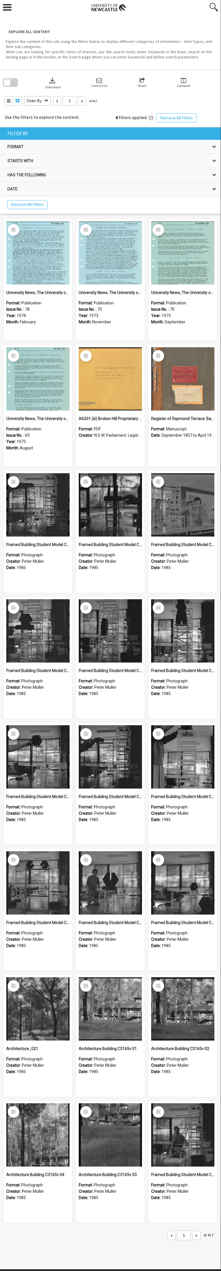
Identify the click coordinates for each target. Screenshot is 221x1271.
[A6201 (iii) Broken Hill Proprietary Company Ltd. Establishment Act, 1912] (110, 379)
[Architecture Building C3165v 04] (38, 1135)
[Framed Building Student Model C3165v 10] (38, 631)
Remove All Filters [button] (176, 118)
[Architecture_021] (38, 1009)
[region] (110, 170)
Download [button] (53, 82)
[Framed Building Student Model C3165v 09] (110, 631)
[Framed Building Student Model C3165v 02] (182, 883)
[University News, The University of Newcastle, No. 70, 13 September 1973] (182, 253)
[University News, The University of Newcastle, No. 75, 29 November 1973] (110, 253)
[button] (99, 83)
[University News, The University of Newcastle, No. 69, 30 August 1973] (38, 379)
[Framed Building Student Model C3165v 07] (38, 757)
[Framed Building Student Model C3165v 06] (110, 757)
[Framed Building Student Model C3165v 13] (38, 505)
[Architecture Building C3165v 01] (110, 1009)
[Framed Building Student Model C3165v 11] (182, 505)
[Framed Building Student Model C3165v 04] (38, 883)
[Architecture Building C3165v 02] (182, 1009)
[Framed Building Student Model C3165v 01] (182, 1135)
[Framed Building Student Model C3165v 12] (110, 505)
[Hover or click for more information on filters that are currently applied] (151, 118)
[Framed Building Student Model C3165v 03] (110, 883)
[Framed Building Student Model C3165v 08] (182, 631)
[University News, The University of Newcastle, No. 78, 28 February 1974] (38, 253)
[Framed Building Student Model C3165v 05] (182, 757)
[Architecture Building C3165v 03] (110, 1135)
